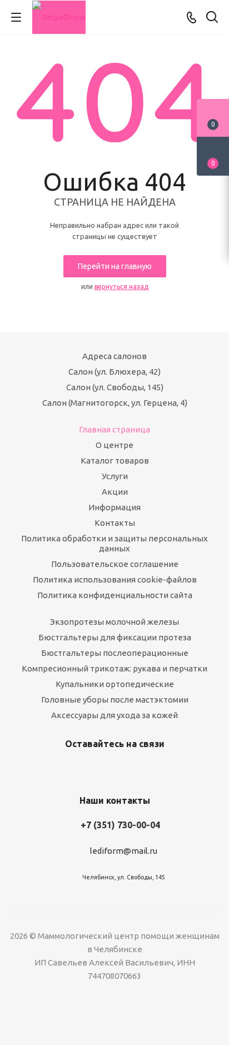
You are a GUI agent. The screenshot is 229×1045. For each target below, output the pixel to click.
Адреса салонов (114, 356)
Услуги (115, 476)
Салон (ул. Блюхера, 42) (114, 371)
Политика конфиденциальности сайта (114, 595)
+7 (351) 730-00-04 (120, 825)
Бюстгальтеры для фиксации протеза (114, 637)
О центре (114, 445)
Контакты (114, 523)
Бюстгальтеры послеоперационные (114, 653)
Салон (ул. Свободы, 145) (114, 387)
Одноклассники (125, 770)
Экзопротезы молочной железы (114, 621)
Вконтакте (98, 770)
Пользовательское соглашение (114, 564)
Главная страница (114, 429)
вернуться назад (121, 286)
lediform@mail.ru (123, 850)
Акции (115, 491)
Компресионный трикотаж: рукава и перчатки (114, 668)
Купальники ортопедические (115, 684)
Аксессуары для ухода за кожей (114, 715)
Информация (114, 507)
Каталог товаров (115, 460)
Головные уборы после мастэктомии (114, 699)
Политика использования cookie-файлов (115, 579)
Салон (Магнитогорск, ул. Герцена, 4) (114, 402)
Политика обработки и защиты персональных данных (114, 543)
